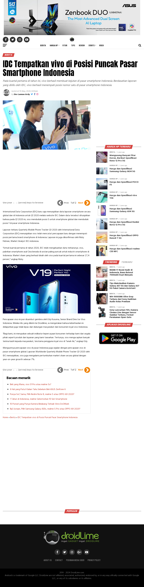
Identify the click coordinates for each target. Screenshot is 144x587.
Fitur (64, 45)
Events (91, 45)
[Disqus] (46, 463)
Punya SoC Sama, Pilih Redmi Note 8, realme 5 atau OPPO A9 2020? (42, 394)
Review (82, 45)
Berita (43, 45)
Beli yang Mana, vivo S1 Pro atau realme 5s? (30, 384)
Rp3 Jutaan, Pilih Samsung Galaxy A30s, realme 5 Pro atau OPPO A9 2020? (45, 409)
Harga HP (54, 45)
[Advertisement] (46, 174)
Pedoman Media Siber (75, 560)
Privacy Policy (94, 560)
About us (48, 560)
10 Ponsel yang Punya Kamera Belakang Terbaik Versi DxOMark (39, 404)
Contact (59, 560)
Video (101, 45)
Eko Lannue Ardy (22, 94)
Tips (73, 45)
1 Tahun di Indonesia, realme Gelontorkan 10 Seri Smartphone (38, 399)
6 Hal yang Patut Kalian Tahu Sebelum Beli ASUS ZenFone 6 (38, 389)
